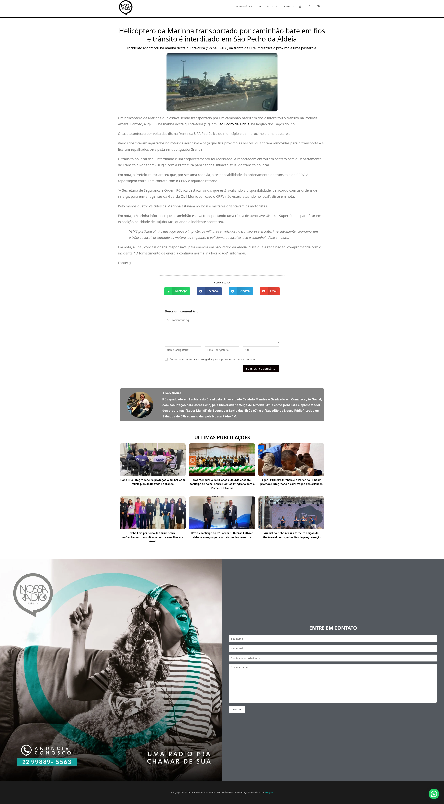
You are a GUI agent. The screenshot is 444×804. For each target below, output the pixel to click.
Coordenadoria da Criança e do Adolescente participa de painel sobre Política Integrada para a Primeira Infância (222, 484)
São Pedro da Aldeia (233, 124)
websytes (269, 792)
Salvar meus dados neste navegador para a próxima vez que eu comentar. (213, 359)
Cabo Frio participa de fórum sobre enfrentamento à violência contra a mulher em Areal (152, 537)
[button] (177, 291)
